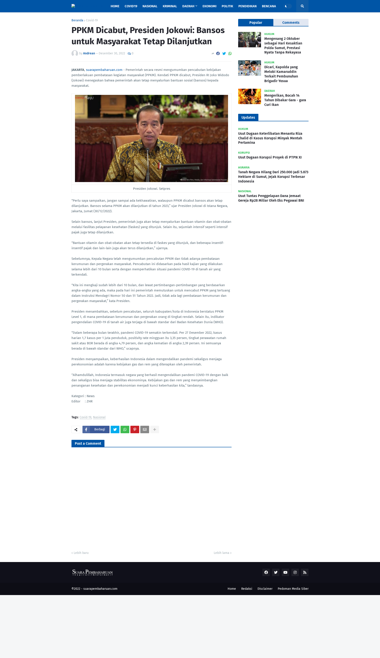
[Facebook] (218, 53)
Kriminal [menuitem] (170, 6)
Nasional (99, 417)
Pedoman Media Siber (293, 589)
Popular (255, 22)
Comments (291, 22)
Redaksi (246, 589)
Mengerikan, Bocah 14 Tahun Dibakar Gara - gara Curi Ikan (285, 100)
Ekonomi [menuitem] (209, 6)
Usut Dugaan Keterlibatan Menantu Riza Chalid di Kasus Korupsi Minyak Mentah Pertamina (270, 138)
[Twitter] (224, 53)
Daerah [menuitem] (188, 6)
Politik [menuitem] (227, 6)
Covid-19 (92, 20)
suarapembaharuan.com (104, 70)
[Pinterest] (134, 429)
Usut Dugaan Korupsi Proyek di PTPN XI (270, 157)
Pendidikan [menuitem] (247, 6)
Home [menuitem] (115, 6)
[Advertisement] (132, 626)
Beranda (77, 20)
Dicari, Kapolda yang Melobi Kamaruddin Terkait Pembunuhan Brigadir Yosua (281, 74)
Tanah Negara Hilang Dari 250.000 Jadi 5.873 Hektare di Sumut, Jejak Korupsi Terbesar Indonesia (273, 176)
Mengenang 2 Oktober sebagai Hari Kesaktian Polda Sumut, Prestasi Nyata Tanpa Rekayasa (283, 45)
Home (232, 589)
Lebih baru (81, 553)
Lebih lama (221, 553)
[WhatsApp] (230, 53)
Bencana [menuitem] (269, 6)
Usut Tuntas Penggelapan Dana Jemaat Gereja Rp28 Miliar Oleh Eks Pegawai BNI (271, 198)
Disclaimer (265, 589)
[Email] (144, 429)
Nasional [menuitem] (149, 6)
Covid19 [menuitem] (131, 6)
